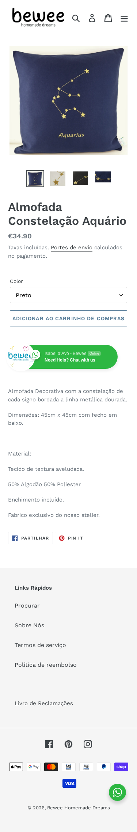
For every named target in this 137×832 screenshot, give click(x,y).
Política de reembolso (46, 664)
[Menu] (124, 18)
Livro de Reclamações (44, 703)
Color (16, 281)
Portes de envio (71, 247)
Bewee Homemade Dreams (78, 807)
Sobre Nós (29, 625)
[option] (35, 178)
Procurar (27, 605)
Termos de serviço (40, 645)
